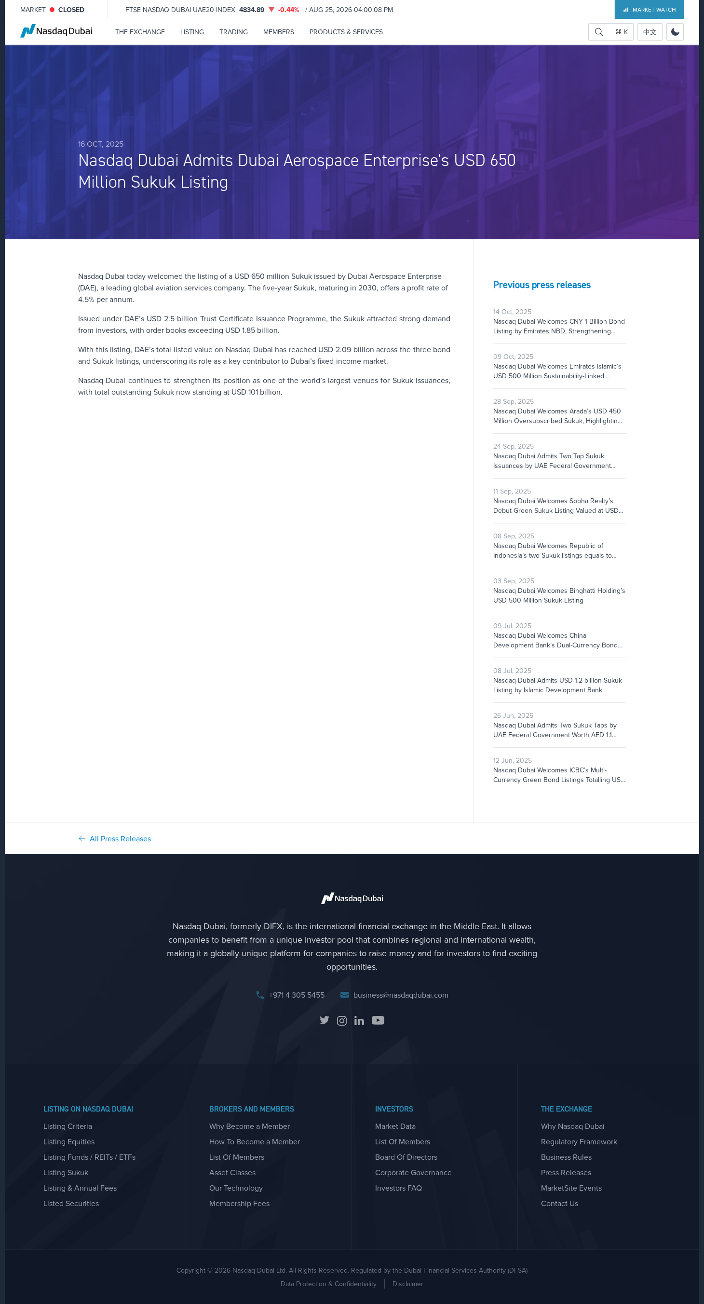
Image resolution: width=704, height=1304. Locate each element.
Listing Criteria (67, 1126)
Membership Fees (239, 1203)
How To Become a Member (254, 1141)
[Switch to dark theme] (675, 32)
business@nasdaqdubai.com (400, 994)
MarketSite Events (571, 1187)
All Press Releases (120, 838)
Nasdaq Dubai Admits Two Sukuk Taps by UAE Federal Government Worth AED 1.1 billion (555, 730)
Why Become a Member (249, 1126)
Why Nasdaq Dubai (573, 1126)
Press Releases (566, 1172)
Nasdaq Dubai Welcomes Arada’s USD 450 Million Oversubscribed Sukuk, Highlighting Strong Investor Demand (557, 416)
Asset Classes (232, 1172)
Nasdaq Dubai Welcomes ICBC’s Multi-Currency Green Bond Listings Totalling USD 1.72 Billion (559, 774)
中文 (650, 32)
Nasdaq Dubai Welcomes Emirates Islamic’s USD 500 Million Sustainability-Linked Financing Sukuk (557, 371)
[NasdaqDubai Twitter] (324, 1021)
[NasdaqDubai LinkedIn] (359, 1021)
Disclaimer (408, 1284)
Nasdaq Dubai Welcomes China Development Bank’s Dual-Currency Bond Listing (555, 640)
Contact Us (559, 1203)
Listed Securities (71, 1203)
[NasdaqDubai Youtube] (378, 1021)
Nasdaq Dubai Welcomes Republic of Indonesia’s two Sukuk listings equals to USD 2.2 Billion (552, 550)
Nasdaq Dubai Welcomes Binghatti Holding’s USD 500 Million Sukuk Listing (559, 595)
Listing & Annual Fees (80, 1187)
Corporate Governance (413, 1172)
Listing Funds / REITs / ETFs (89, 1157)
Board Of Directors (406, 1157)
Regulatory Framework (579, 1141)
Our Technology (236, 1187)
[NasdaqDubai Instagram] (342, 1021)
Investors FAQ (398, 1187)
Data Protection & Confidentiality (329, 1284)
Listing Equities (69, 1141)
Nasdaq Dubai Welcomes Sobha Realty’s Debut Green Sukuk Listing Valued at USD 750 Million (556, 505)
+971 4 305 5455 (297, 994)
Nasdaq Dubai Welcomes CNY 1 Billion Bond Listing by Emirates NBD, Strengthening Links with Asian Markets (559, 326)
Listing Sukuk (65, 1172)
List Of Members (236, 1157)
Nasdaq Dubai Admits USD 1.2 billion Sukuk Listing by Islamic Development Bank (557, 685)
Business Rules (566, 1157)
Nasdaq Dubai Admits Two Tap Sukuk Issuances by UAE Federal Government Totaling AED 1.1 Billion (552, 460)
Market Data (395, 1126)
